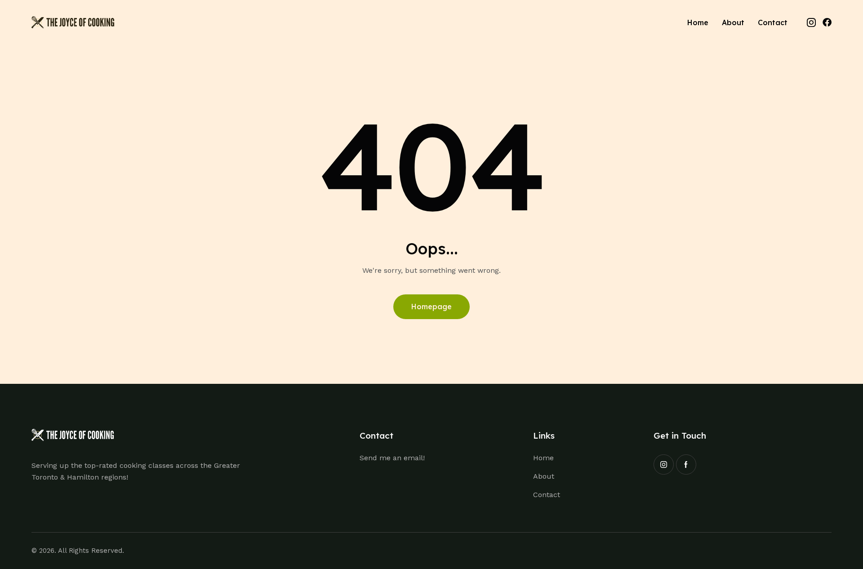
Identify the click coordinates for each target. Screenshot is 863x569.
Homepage (431, 306)
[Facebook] (827, 22)
